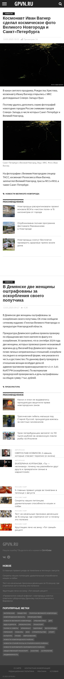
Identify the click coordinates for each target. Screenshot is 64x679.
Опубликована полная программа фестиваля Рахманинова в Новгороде (36, 226)
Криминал (26, 628)
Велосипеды (51, 628)
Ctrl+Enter (47, 550)
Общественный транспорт (16, 651)
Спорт (51, 632)
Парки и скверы (11, 628)
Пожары (19, 632)
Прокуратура (12, 387)
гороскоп (8, 632)
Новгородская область (14, 617)
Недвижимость (11, 655)
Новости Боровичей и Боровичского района (24, 647)
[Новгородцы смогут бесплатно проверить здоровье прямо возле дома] (9, 244)
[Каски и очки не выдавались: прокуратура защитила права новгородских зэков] (9, 404)
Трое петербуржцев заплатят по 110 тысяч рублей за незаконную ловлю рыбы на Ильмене (37, 436)
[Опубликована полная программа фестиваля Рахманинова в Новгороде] (9, 228)
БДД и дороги (10, 624)
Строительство (39, 632)
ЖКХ (27, 632)
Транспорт (38, 624)
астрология (46, 651)
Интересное (9, 613)
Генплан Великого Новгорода (43, 613)
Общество (21, 613)
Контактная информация (37, 668)
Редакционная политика (21, 671)
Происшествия (34, 617)
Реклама (42, 671)
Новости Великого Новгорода (22, 194)
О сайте (17, 668)
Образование (29, 636)
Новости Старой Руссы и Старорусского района (26, 643)
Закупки (34, 651)
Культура (8, 636)
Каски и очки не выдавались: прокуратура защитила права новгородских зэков (33, 402)
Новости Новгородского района (18, 640)
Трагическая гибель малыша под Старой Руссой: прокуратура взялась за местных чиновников (37, 419)
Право (18, 636)
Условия (54, 671)
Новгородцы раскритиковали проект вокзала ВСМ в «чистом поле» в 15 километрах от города (38, 209)
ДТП (50, 621)
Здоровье (37, 628)
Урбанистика (40, 621)
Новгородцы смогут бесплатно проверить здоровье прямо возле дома (36, 242)
